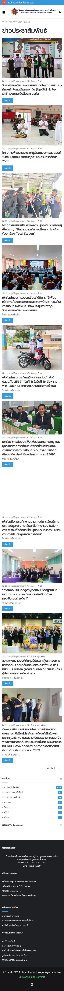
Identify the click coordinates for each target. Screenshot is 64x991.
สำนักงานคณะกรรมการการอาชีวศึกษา (18, 920)
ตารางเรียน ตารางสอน (11, 945)
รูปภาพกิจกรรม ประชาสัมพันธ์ (15, 955)
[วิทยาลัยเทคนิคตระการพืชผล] (33, 12)
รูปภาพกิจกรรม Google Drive (14, 959)
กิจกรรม (7, 807)
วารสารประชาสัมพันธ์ (13, 797)
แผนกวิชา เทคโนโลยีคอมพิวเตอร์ (32, 977)
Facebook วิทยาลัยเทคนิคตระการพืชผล (19, 895)
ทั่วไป (6, 812)
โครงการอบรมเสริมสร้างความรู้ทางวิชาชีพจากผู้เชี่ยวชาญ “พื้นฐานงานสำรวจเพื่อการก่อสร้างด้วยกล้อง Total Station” (32, 229)
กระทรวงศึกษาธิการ (10, 916)
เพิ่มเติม (7, 100)
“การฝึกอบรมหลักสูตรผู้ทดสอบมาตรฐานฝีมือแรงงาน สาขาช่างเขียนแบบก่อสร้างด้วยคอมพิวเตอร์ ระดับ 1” (29, 594)
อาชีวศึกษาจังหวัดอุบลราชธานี (15, 925)
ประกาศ (7, 802)
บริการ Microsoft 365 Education (16, 886)
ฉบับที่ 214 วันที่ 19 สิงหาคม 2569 (21, 2)
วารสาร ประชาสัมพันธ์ (13, 792)
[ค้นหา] (60, 12)
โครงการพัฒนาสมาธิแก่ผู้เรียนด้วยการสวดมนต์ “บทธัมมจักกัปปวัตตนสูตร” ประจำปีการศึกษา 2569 (31, 156)
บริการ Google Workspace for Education (19, 881)
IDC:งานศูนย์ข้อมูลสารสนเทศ (15, 81)
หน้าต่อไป (51, 768)
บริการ (7, 817)
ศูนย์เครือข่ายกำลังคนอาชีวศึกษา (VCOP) (19, 950)
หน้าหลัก (8, 21)
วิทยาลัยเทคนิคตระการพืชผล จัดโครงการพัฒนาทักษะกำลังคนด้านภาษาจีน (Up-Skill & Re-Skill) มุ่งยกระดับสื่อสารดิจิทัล (32, 89)
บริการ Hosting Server (11, 890)
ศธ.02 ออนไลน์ (8, 941)
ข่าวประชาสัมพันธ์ (11, 787)
